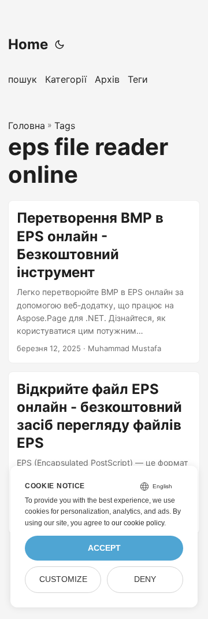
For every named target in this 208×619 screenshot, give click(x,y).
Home (28, 44)
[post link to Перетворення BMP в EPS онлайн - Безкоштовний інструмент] (104, 281)
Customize (63, 579)
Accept (104, 548)
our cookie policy (138, 523)
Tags (64, 125)
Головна (26, 125)
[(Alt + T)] (59, 44)
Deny (145, 579)
